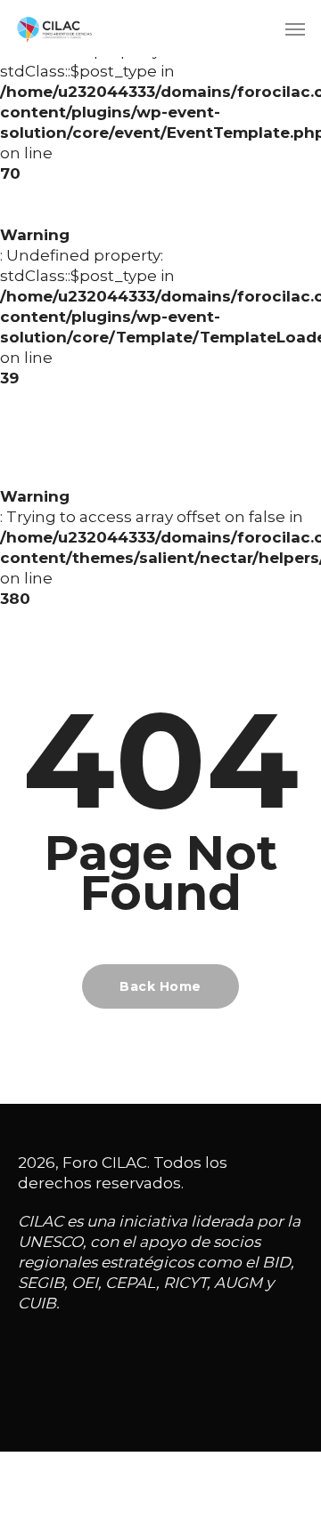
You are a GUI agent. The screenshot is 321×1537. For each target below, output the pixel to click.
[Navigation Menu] (295, 28)
